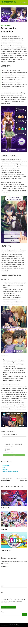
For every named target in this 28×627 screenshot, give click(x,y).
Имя (2, 586)
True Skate (6, 465)
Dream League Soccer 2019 (10, 471)
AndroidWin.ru (8, 1)
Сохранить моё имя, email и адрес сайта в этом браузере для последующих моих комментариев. (13, 601)
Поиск (2, 612)
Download (13, 455)
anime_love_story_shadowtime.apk (14, 444)
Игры (2, 25)
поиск (24, 614)
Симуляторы (7, 25)
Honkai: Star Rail (5, 508)
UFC (4, 467)
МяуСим (5, 469)
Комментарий (5, 566)
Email (2, 592)
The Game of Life (6, 550)
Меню (25, 2)
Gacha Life (4, 529)
